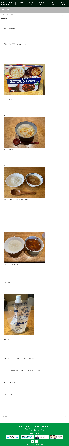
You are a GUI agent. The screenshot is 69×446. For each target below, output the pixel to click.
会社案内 (53, 2)
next (65, 416)
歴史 (42, 2)
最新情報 (20, 2)
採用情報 (63, 2)
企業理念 (31, 2)
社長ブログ (7, 14)
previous (5, 416)
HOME (2, 14)
